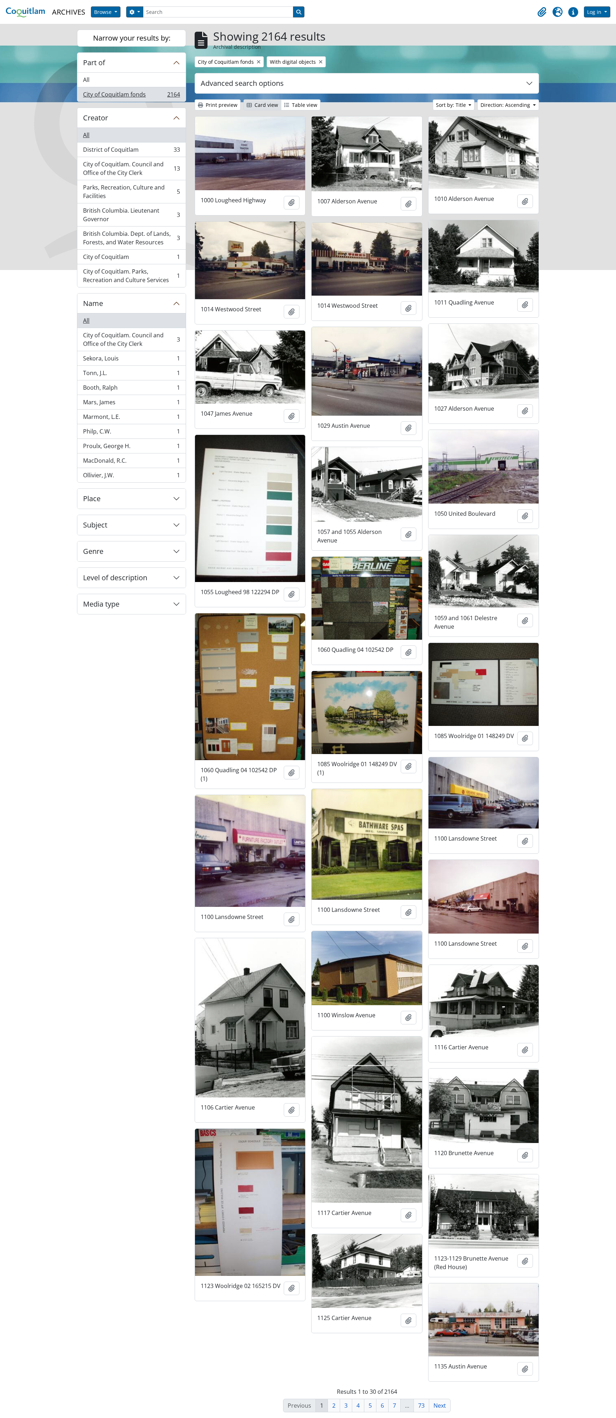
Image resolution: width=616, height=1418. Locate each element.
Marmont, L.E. (131, 418)
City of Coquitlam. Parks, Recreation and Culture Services (131, 276)
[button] (542, 12)
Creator (95, 118)
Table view (304, 105)
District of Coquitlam (131, 151)
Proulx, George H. (131, 447)
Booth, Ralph (131, 389)
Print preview (220, 105)
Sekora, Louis (131, 360)
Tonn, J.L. (131, 374)
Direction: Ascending (506, 105)
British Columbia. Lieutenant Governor (131, 215)
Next (439, 1405)
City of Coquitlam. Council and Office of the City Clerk (131, 168)
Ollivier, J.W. (131, 476)
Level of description (115, 577)
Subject (95, 525)
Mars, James (131, 404)
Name (93, 303)
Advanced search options (242, 83)
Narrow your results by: (131, 38)
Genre (93, 551)
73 (421, 1405)
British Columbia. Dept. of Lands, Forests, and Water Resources (131, 238)
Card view (265, 105)
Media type (101, 604)
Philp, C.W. (131, 433)
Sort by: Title (451, 105)
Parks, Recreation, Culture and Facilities (131, 191)
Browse (103, 12)
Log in (595, 12)
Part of (94, 62)
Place (92, 498)
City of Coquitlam (131, 258)
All (86, 80)
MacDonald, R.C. (131, 462)
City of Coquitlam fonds (131, 96)
